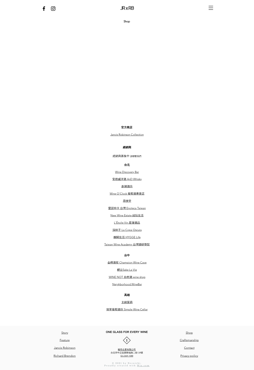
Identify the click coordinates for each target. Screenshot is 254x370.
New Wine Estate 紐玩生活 (127, 215)
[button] (211, 8)
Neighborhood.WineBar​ (127, 284)
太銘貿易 (127, 302)
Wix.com (143, 365)
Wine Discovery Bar (127, 172)
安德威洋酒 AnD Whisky (127, 179)
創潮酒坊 (127, 186)
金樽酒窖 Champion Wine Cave (127, 262)
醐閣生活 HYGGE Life (127, 237)
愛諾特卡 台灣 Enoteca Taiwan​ (127, 208)
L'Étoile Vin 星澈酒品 (127, 222)
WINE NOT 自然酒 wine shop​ (127, 277)
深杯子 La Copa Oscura (127, 230)
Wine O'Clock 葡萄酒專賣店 (127, 193)
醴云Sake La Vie (127, 269)
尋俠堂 (127, 201)
